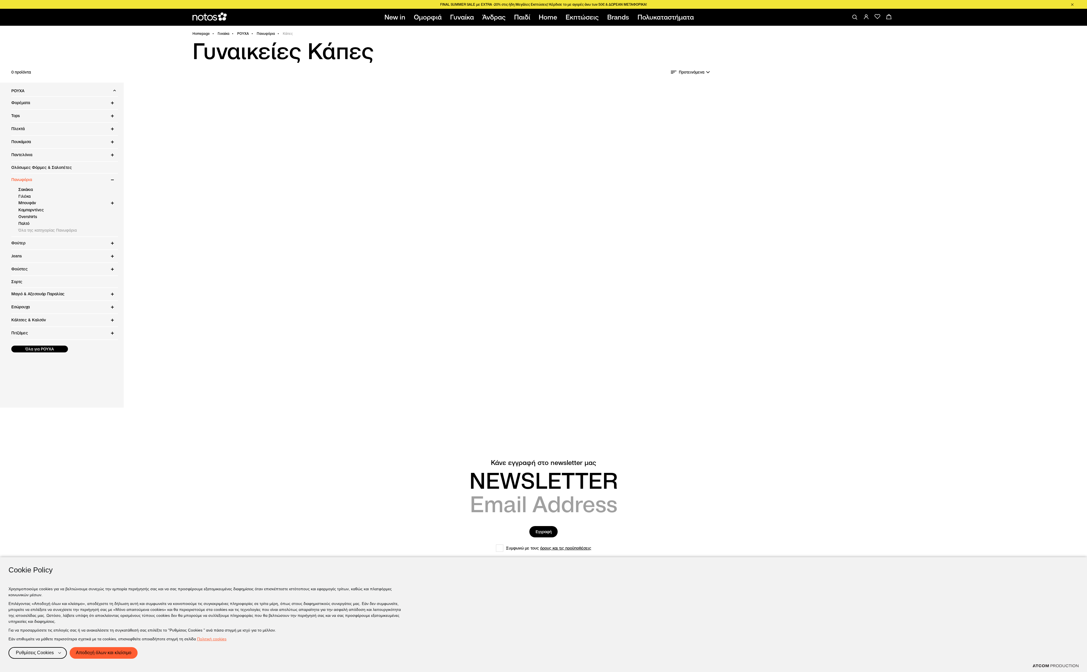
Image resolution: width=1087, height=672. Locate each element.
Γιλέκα (24, 196)
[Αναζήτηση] (855, 17)
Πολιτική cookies (211, 639)
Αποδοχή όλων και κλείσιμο (103, 652)
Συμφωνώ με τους (548, 548)
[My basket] (889, 16)
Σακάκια (25, 189)
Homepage (201, 33)
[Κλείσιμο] (1072, 4)
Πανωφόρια (266, 33)
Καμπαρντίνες (31, 209)
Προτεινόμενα (691, 72)
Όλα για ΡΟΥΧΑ (39, 349)
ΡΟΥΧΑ (243, 33)
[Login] (866, 16)
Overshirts (27, 216)
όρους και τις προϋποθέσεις (565, 548)
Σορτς (16, 281)
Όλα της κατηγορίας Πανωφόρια (47, 230)
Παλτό (23, 223)
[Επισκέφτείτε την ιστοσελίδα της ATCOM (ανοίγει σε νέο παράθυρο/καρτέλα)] (1056, 666)
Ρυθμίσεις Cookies (35, 652)
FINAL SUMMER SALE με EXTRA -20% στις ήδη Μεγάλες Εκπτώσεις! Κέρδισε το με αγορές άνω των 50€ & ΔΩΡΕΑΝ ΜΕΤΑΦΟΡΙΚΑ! (543, 4)
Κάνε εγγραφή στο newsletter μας (543, 462)
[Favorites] (877, 16)
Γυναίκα (223, 33)
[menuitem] (396, 17)
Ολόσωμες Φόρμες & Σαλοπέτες (41, 167)
